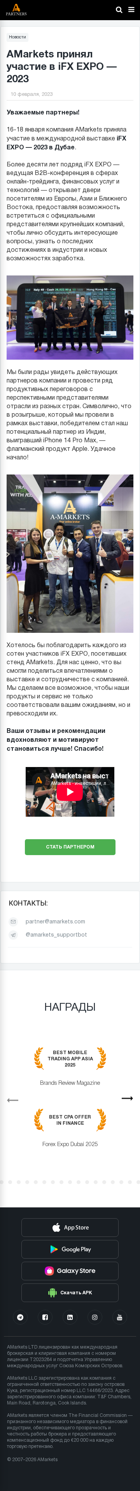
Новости (17, 37)
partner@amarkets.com (55, 922)
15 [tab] (113, 1182)
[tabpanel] (70, 1103)
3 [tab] (10, 1182)
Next (130, 1101)
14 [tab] (104, 1182)
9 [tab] (61, 1182)
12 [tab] (87, 1182)
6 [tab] (36, 1182)
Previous (9, 1097)
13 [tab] (96, 1182)
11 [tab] (78, 1182)
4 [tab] (19, 1182)
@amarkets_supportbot (56, 935)
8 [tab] (53, 1182)
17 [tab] (130, 1182)
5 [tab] (27, 1182)
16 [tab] (121, 1182)
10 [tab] (70, 1182)
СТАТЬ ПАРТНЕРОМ (70, 847)
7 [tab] (44, 1182)
